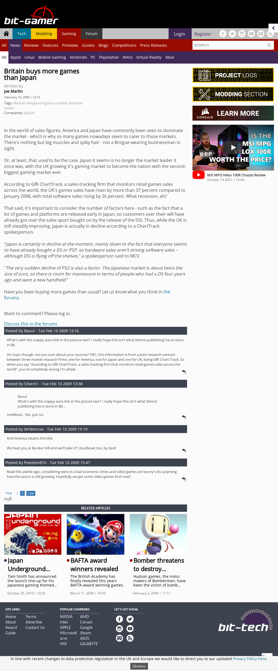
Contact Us (35, 628)
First (9, 493)
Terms (31, 617)
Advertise (34, 622)
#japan (29, 112)
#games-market (55, 103)
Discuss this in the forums (30, 324)
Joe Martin (13, 91)
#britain (19, 103)
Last (31, 493)
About (10, 622)
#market (76, 103)
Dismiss (139, 666)
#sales (9, 107)
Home (10, 617)
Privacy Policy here (250, 658)
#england (34, 103)
